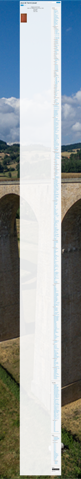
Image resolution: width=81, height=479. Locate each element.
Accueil (22, 5)
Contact (25, 5)
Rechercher (58, 2)
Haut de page (58, 477)
